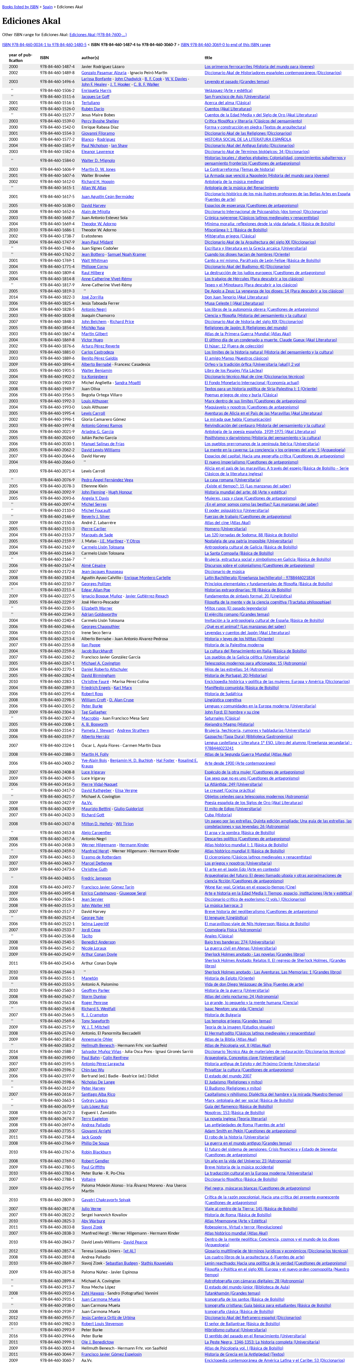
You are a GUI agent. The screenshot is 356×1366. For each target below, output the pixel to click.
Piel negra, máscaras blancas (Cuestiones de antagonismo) (258, 1188)
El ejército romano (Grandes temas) (237, 614)
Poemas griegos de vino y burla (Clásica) (241, 395)
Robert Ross (92, 694)
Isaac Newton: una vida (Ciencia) (234, 1009)
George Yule (92, 918)
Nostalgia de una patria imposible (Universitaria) (249, 541)
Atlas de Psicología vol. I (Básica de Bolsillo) (244, 1348)
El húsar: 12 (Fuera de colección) (234, 346)
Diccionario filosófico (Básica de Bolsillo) (241, 1179)
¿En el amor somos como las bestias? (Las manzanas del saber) (261, 504)
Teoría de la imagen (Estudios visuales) (240, 1027)
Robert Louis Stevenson (102, 1324)
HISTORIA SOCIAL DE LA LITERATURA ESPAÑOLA (248, 139)
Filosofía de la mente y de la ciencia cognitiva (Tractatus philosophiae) (268, 602)
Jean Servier (92, 899)
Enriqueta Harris (96, 91)
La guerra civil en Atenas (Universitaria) (241, 948)
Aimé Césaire (93, 566)
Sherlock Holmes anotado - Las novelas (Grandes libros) (255, 954)
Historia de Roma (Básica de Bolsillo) (238, 1215)
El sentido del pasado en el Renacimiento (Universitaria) (255, 1336)
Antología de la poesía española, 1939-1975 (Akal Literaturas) (260, 432)
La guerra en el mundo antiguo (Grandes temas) (248, 1143)
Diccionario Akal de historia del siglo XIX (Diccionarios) (254, 322)
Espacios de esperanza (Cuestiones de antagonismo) (251, 206)
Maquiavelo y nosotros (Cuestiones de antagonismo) (252, 407)
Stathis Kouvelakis (157, 1263)
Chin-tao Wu (92, 1070)
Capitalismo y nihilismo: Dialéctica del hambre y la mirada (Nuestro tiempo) (274, 1094)
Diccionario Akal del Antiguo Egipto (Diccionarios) (250, 146)
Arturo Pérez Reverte (100, 346)
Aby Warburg (93, 1221)
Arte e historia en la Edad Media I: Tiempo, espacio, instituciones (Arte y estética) (278, 893)
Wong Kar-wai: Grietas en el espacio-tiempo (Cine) (250, 887)
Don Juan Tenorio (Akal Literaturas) (236, 297)
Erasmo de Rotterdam (101, 857)
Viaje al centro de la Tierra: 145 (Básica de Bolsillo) (251, 1209)
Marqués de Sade (97, 535)
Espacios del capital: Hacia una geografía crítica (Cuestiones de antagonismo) (275, 456)
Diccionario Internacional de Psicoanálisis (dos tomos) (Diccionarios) (266, 212)
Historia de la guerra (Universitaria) (237, 991)
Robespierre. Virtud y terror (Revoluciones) (244, 1227)
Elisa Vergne (126, 791)
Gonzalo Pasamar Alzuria (104, 73)
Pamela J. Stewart (97, 731)
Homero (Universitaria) (226, 529)
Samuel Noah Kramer (127, 254)
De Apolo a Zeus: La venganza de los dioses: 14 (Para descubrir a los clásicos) (274, 291)
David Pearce (135, 1242)
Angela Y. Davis (95, 498)
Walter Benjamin (96, 371)
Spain (48, 7)
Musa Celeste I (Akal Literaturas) (234, 303)
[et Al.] (129, 1251)
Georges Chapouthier (100, 627)
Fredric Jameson (96, 878)
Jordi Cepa (90, 930)
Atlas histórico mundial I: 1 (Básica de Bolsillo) (246, 845)
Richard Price (122, 322)
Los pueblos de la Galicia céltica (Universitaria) (247, 657)
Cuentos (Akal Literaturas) (228, 109)
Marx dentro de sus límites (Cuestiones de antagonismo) (255, 401)
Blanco (87, 139)
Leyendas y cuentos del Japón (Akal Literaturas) (247, 633)
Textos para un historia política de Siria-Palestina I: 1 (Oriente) (261, 389)
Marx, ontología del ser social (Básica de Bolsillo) (249, 1101)
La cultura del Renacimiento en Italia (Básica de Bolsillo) (256, 651)
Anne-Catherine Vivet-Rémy (106, 279)
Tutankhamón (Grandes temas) (232, 1293)
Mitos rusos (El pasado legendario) (236, 608)
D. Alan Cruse (121, 700)
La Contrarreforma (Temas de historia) (240, 169)
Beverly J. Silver (95, 517)
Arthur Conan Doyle (99, 954)
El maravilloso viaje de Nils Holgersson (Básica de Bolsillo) (257, 924)
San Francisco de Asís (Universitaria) (237, 97)
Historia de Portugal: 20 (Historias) (236, 676)
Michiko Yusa (93, 328)
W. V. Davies (176, 79)
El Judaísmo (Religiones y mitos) (234, 1082)
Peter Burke (92, 706)
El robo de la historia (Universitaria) (237, 1137)
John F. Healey (94, 84)
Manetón (89, 978)
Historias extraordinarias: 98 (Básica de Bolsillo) (248, 590)
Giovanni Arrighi (96, 1131)
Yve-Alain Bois (94, 761)
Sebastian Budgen (122, 1263)
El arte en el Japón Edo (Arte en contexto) (242, 869)
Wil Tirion (125, 824)
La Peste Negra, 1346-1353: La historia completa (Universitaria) (262, 1342)
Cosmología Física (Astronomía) (233, 930)
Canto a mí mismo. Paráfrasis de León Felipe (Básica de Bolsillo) (263, 261)
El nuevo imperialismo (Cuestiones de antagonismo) (251, 462)
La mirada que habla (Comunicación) (238, 419)
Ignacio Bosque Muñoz (101, 596)
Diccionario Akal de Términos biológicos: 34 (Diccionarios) (257, 152)
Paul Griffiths (93, 1167)
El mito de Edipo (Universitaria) (233, 809)
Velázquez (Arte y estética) (229, 91)
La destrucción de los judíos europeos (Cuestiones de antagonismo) (265, 273)
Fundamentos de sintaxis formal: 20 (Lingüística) (248, 596)
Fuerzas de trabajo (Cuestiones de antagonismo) (248, 517)
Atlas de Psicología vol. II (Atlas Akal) (238, 1046)
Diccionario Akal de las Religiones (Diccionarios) (248, 133)
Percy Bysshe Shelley (100, 121)
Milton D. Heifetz (96, 824)
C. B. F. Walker (146, 84)
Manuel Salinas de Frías (102, 444)
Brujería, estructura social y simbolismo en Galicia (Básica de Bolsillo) (268, 559)
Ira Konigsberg (94, 377)
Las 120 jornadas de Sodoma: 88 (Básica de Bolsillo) (251, 535)
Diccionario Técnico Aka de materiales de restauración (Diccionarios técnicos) (275, 1052)
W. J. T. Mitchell (95, 1027)
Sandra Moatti (128, 383)
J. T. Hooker (120, 84)
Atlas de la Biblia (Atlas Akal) (231, 1039)
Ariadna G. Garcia (97, 432)
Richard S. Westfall (98, 1009)
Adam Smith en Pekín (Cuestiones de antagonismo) (250, 1131)
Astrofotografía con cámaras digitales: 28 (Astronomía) (254, 1281)
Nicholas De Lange (98, 1082)
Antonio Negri (94, 309)
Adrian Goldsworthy (99, 614)
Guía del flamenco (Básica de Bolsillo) (239, 1107)
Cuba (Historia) (218, 815)
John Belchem (94, 322)
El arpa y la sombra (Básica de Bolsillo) (240, 833)
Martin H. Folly (94, 754)
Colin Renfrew (115, 1058)
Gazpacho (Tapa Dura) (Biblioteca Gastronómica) (249, 737)
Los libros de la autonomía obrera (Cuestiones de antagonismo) (262, 309)
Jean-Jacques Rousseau (102, 572)
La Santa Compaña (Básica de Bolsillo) (239, 553)
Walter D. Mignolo (98, 161)
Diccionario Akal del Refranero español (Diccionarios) (253, 1318)
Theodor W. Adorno (98, 224)
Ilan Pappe (90, 645)
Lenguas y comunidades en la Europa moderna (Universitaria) (260, 706)
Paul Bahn (90, 1058)
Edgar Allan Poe (95, 590)
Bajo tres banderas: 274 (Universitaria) (240, 942)
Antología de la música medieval (234, 182)
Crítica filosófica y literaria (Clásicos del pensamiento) (253, 121)
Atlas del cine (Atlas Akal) (228, 523)
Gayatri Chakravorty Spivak (105, 1200)
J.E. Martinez (111, 541)
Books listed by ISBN (20, 7)
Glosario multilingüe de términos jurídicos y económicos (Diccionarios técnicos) (276, 1251)
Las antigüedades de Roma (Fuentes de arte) (245, 1125)
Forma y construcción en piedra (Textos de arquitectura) (255, 127)
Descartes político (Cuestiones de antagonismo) (247, 839)
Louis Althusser (94, 401)
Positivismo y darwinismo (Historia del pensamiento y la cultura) (263, 438)
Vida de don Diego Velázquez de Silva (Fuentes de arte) (254, 984)
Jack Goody (91, 1137)
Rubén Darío (92, 109)
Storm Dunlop (93, 997)
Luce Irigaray (93, 772)
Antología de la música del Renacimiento (242, 188)
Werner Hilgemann (98, 845)
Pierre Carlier (93, 529)
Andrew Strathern (133, 731)
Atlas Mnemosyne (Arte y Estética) (236, 1221)
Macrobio (90, 718)
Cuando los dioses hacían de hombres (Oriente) (247, 254)
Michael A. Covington (100, 663)
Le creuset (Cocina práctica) (230, 791)
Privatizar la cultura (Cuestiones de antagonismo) (249, 1070)
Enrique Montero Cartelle (147, 578)
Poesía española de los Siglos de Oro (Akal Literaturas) (254, 803)
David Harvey (93, 206)
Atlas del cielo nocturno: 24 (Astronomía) (242, 997)
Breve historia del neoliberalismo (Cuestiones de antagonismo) (261, 912)
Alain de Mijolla (95, 212)
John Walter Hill (95, 906)
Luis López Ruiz (94, 1107)
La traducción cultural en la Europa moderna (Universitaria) (259, 1173)
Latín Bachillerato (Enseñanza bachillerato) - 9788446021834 (260, 578)
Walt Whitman (94, 261)
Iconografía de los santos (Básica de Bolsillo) (245, 1299)
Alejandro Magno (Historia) (229, 724)
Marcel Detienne (96, 863)
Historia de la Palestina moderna (234, 645)
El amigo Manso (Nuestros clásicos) (237, 358)
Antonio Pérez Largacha (102, 1064)
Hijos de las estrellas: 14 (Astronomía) (239, 669)
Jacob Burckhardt (97, 651)
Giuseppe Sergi (132, 893)
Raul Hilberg (92, 273)
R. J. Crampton (94, 1015)
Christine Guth (94, 869)
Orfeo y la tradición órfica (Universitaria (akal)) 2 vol (252, 364)
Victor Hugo (92, 340)
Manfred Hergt (95, 851)
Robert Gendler (95, 1161)
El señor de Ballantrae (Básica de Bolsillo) (242, 1324)
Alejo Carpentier (96, 833)
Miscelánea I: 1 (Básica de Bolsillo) (236, 230)
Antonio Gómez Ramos (101, 426)
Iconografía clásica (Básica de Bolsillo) (239, 1312)
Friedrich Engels (95, 688)
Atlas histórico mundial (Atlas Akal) (236, 1233)
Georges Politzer (96, 584)
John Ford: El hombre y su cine (232, 712)
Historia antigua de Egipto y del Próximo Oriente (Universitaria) (262, 1064)
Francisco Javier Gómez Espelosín (111, 1354)
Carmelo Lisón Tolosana (102, 547)
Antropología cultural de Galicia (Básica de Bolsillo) (251, 547)
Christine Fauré (95, 682)
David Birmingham (98, 676)
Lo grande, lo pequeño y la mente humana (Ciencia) (251, 1003)
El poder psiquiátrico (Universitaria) (237, 511)
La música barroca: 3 (224, 906)
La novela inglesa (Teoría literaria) (236, 1119)
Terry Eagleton (94, 1119)
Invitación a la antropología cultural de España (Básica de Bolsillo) (264, 621)
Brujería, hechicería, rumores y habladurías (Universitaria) (258, 731)
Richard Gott (92, 815)
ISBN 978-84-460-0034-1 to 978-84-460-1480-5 (44, 45)
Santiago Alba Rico (98, 1094)
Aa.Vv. (86, 803)
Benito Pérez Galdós (99, 358)
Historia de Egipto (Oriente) (230, 978)
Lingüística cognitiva (223, 700)
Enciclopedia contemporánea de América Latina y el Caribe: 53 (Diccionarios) (275, 1361)
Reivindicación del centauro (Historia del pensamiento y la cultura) (265, 426)
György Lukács (94, 1101)
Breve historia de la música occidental (239, 1167)
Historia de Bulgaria (223, 1015)
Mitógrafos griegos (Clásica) (230, 236)
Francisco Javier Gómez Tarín (107, 887)
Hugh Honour (120, 492)
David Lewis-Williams (100, 450)
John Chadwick (128, 79)
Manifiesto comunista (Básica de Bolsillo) (242, 688)
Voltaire (88, 1179)
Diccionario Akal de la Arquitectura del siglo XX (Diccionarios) (260, 242)
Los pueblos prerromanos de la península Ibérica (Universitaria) (262, 444)
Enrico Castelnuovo (98, 893)
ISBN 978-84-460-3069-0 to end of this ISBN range (226, 45)
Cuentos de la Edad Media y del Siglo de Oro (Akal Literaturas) (261, 115)
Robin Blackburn (96, 1152)
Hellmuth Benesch (97, 1046)
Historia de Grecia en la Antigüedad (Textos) (245, 1354)
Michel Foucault (95, 511)
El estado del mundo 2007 (228, 1076)
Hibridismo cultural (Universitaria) (236, 1330)
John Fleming (93, 492)
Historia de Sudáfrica (224, 694)
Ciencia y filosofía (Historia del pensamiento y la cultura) (256, 316)
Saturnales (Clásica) (222, 718)
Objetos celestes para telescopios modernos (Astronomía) (257, 797)
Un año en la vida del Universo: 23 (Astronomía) (248, 1161)
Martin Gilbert (94, 334)
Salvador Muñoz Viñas (101, 1052)
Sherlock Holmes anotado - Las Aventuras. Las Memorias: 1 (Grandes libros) (273, 972)
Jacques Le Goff (95, 97)
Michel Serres (94, 504)
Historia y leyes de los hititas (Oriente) (239, 639)
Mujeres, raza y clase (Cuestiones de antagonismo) (250, 498)
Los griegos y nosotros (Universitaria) (238, 863)
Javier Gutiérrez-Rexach (147, 596)
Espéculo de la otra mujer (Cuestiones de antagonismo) (255, 772)
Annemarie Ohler (97, 1039)
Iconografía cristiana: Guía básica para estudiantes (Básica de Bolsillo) (268, 1306)
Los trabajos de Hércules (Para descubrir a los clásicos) (254, 279)
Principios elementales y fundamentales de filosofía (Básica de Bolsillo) (269, 584)
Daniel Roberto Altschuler (104, 669)
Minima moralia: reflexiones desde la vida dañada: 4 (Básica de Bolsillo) (270, 224)
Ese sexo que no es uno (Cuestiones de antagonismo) (252, 778)
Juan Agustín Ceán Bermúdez (107, 197)
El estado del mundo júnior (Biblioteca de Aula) (247, 1287)
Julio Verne (91, 1209)
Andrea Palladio (95, 1125)
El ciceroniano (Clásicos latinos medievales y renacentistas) (258, 857)
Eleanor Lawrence (97, 152)
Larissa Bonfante (96, 79)
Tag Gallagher (94, 712)
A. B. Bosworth (94, 724)
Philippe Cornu (94, 267)
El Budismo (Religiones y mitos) (233, 1088)
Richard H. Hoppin (97, 182)
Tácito (86, 936)
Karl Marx (123, 688)
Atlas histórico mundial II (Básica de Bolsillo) (245, 851)
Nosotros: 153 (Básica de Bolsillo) (235, 1113)
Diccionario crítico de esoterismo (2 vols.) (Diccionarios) (255, 899)
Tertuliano (90, 103)
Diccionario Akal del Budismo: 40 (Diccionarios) (247, 267)
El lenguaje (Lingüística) (226, 918)
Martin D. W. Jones (98, 169)
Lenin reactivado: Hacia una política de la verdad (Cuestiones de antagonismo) (276, 1263)
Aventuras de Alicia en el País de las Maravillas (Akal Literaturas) (263, 413)
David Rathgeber (96, 791)
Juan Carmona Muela (100, 1299)
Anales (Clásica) (219, 936)
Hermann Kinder (134, 845)
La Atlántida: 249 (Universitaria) (234, 784)
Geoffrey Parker (95, 991)
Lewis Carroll (93, 413)
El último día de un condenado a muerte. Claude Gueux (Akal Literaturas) (271, 340)
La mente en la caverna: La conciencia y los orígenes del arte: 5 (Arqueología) (275, 450)
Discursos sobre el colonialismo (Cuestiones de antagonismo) (260, 566)
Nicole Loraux (93, 948)
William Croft (93, 700)
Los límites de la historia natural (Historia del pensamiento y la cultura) (269, 352)
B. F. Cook (153, 79)
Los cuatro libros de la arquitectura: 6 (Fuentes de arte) (255, 1257)
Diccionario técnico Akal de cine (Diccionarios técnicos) (255, 377)
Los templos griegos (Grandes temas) (238, 1021)
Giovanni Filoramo (98, 133)
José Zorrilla (92, 297)
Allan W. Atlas (93, 188)
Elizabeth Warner (97, 608)
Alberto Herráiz (95, 737)
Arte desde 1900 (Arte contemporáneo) (240, 763)
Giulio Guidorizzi (129, 809)
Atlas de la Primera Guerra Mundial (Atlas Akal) (248, 334)
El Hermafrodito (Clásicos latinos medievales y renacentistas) (260, 1033)
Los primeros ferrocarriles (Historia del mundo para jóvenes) (260, 67)
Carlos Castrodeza (97, 352)
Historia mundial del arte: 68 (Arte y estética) (246, 492)
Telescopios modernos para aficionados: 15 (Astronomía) (256, 663)
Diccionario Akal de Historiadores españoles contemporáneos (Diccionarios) (273, 73)
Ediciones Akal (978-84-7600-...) (98, 35)
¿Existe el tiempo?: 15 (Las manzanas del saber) (248, 486)
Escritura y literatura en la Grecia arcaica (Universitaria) (256, 248)
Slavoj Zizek (91, 1227)
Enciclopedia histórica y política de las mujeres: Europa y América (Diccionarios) (277, 682)
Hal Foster (165, 761)
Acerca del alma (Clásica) (228, 103)
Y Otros (133, 541)
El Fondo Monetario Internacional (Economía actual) (252, 383)
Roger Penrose (94, 1003)
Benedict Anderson (98, 942)
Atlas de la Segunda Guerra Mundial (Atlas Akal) (248, 754)
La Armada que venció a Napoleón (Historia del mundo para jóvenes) (267, 176)
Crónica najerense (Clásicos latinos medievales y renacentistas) (262, 218)
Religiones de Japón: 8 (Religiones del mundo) (246, 328)
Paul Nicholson (94, 146)
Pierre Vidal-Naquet (99, 784)
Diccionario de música (225, 572)
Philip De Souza (95, 1143)
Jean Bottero (92, 254)
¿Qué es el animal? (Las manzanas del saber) (245, 627)
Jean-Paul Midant (97, 242)
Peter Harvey (93, 1088)
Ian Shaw (119, 146)
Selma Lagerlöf (95, 924)
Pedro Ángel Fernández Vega (107, 480)
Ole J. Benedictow (97, 1342)
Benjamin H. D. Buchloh (131, 761)
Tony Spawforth (95, 1021)
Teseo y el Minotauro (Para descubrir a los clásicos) (251, 285)
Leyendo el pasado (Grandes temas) (237, 82)
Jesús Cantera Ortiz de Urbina (108, 1318)
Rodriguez (106, 139)
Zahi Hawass (92, 1293)
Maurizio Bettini (96, 809)
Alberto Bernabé (96, 364)
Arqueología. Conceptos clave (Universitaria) (245, 1058)
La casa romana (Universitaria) (233, 480)
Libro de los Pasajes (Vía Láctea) (234, 371)
